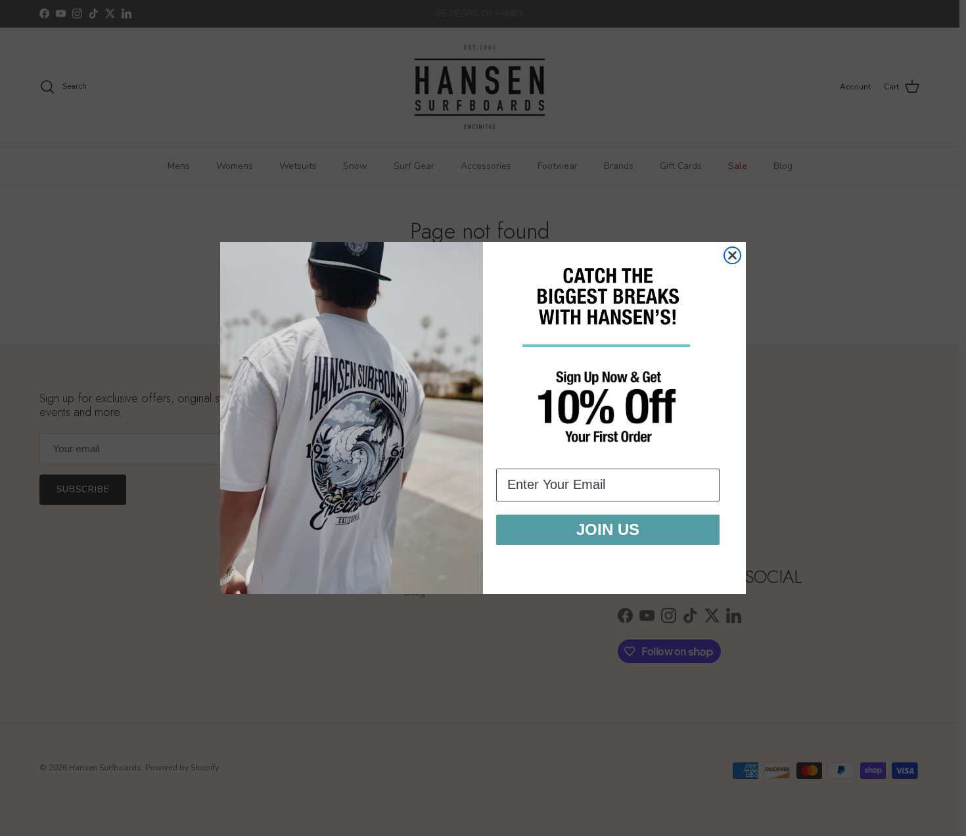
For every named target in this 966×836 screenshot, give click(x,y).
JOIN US (607, 529)
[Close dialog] (732, 255)
